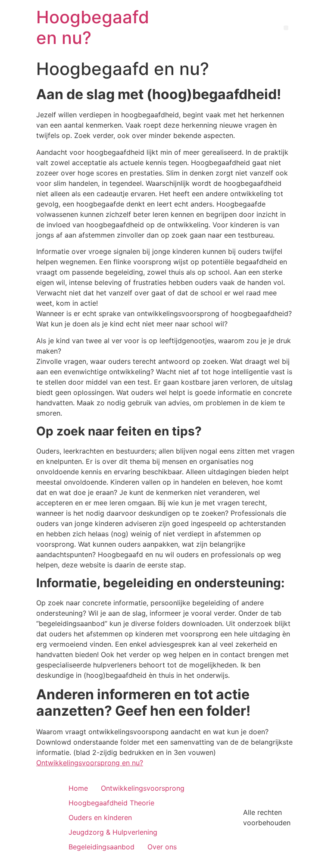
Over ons (162, 846)
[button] (286, 27)
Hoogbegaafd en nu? (92, 27)
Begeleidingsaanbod (101, 846)
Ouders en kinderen (100, 817)
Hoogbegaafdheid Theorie (111, 802)
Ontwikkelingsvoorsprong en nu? (89, 762)
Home (78, 788)
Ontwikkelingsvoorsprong (142, 788)
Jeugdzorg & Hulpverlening (113, 832)
